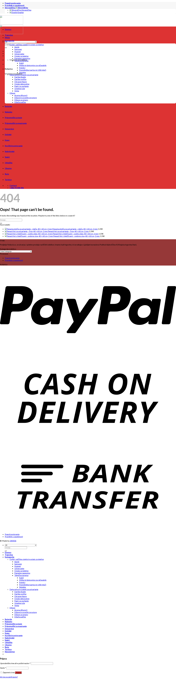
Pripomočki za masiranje (16, 123)
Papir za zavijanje (21, 86)
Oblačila (8, 163)
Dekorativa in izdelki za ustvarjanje (24, 75)
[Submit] (1, 223)
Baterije (8, 106)
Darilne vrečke (20, 79)
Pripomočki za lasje (13, 117)
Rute (7, 174)
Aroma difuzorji (20, 95)
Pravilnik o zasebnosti (14, 5)
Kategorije (9, 40)
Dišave (12, 93)
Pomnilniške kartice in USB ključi (32, 70)
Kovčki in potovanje (14, 146)
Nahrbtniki (9, 151)
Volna (16, 91)
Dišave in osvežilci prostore (25, 97)
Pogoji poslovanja (13, 3)
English (20, 12)
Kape (7, 140)
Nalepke (8, 112)
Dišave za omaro (21, 100)
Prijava (18, 673)
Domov (8, 29)
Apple (16, 47)
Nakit (7, 157)
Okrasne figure (20, 82)
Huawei (17, 51)
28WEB (13, 541)
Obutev (8, 168)
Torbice (8, 179)
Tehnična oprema (21, 61)
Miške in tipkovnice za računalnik (32, 65)
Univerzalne (19, 54)
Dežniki (8, 134)
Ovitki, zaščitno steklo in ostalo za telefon (27, 44)
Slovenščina (10, 7)
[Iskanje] (6, 47)
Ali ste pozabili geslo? (9, 677)
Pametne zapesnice (22, 58)
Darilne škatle (20, 77)
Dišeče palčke (20, 102)
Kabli (21, 63)
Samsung (18, 49)
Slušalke (22, 72)
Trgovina (9, 35)
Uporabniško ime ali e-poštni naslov (15, 663)
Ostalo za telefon (21, 56)
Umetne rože (19, 88)
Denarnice (9, 129)
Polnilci (22, 68)
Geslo (3, 668)
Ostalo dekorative (21, 84)
